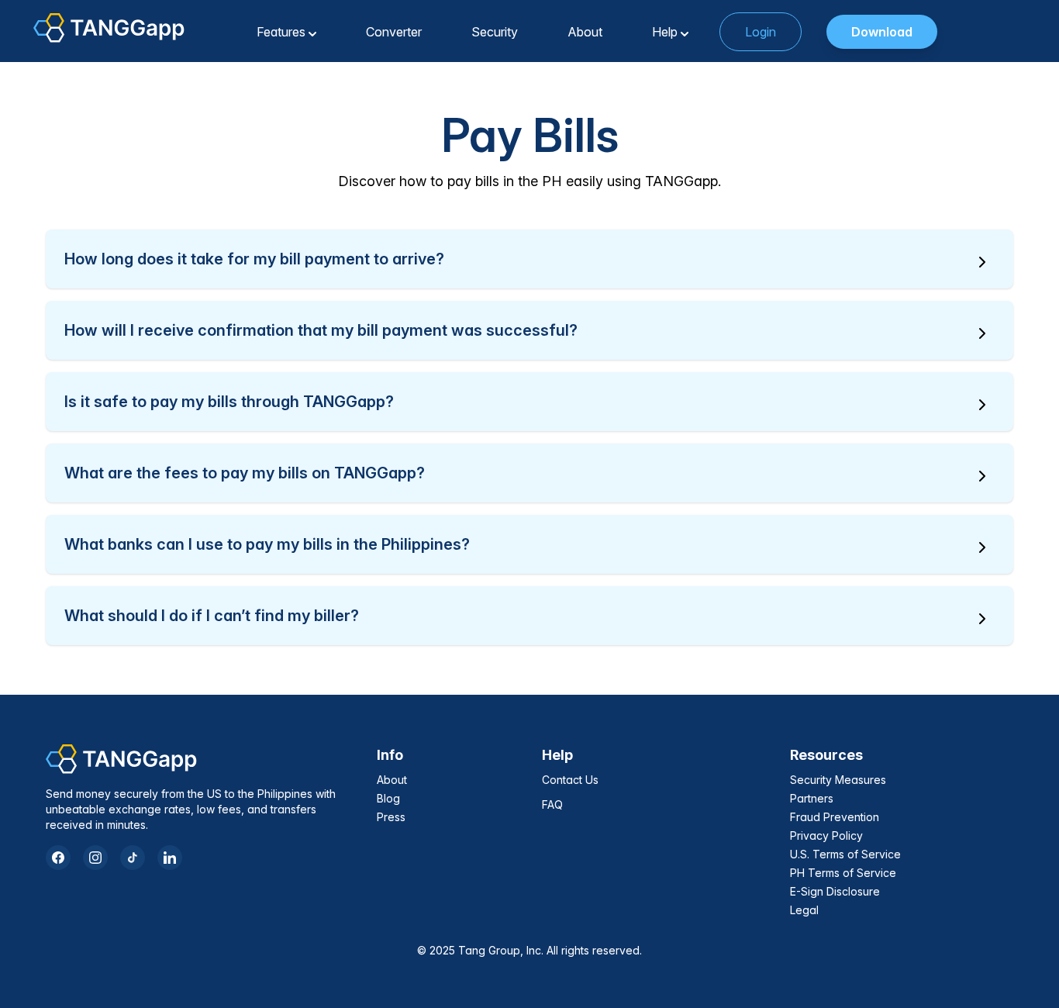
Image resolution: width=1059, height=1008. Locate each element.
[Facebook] (58, 857)
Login (760, 32)
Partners (811, 798)
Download (881, 32)
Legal (804, 910)
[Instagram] (95, 857)
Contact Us (570, 779)
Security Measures (838, 779)
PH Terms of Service (843, 872)
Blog (388, 798)
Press (391, 816)
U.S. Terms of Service (845, 854)
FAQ (552, 804)
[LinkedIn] (170, 857)
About (392, 779)
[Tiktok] (132, 857)
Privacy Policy (826, 835)
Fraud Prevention (834, 816)
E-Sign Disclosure (835, 891)
